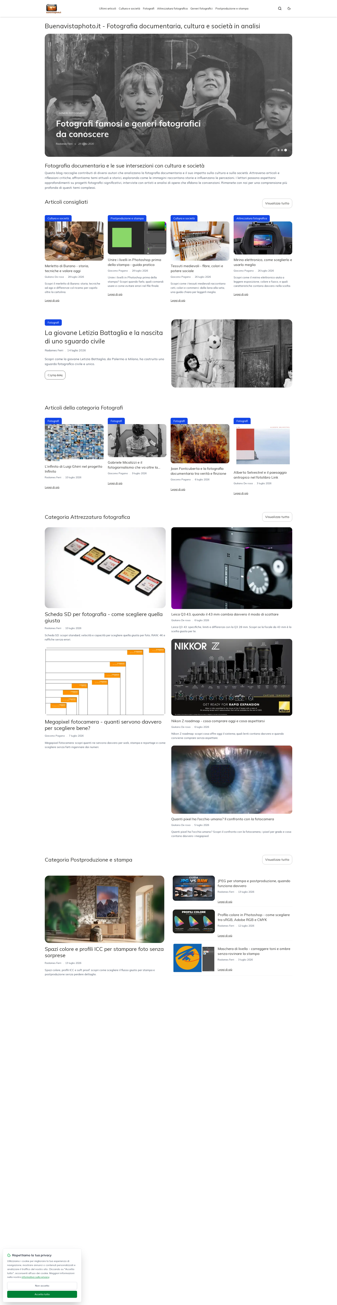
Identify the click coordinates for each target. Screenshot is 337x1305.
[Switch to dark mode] (289, 8)
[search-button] (280, 8)
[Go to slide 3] (285, 150)
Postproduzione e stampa (231, 8)
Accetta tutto (42, 1294)
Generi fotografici (201, 8)
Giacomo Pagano (118, 270)
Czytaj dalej (55, 375)
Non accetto (42, 1285)
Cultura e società (129, 8)
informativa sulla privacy (35, 1277)
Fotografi (148, 8)
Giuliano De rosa (54, 276)
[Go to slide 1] (278, 150)
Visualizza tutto (277, 203)
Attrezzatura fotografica (172, 8)
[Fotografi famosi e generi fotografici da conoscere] (168, 95)
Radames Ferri (64, 143)
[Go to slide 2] (282, 150)
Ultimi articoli (107, 8)
